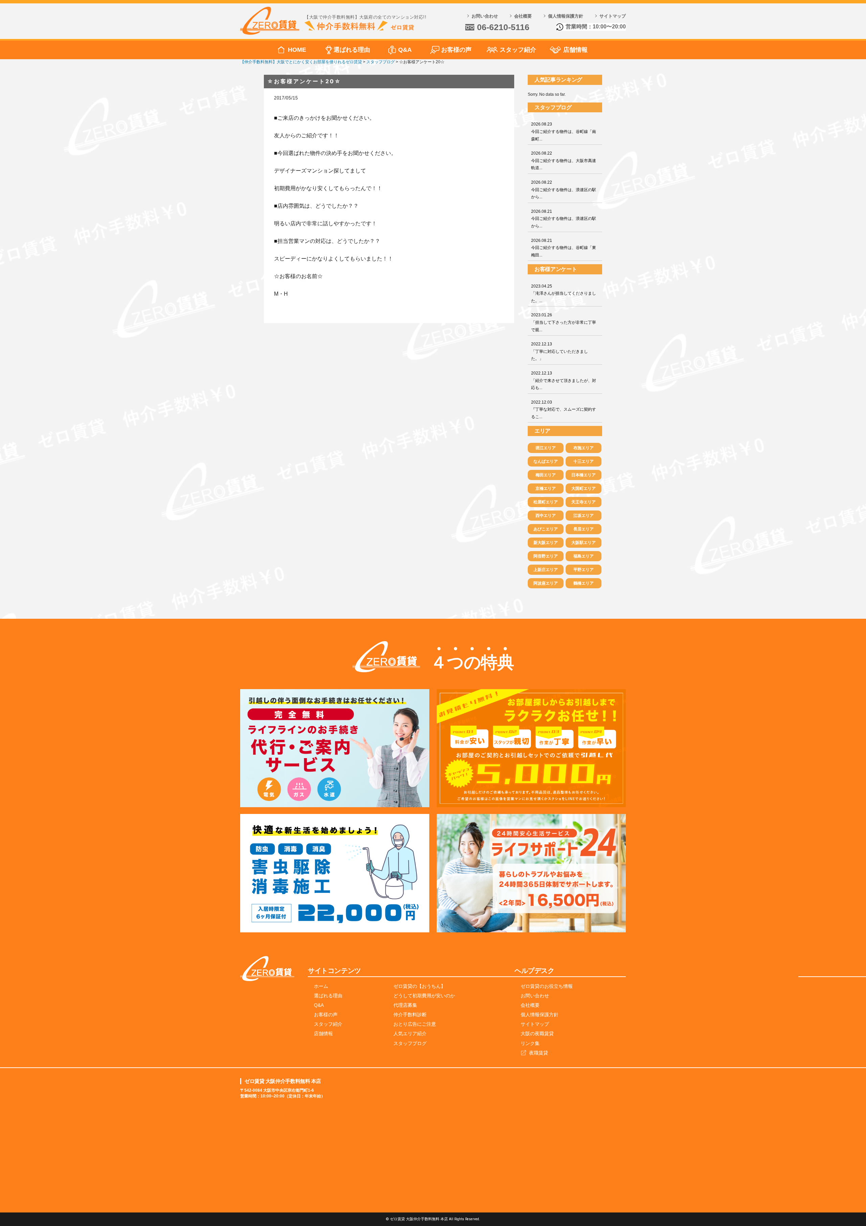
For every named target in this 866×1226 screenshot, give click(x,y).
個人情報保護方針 (565, 16)
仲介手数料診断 (410, 1014)
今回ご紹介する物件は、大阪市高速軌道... (563, 160)
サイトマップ (612, 16)
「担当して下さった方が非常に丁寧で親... (563, 322)
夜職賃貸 (538, 1052)
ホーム (321, 986)
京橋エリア (545, 488)
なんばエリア (545, 461)
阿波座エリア (545, 583)
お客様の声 (456, 49)
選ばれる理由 (352, 49)
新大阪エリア (545, 542)
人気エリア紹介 (410, 1033)
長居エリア (583, 529)
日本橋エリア (583, 475)
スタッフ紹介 (518, 49)
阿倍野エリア (545, 556)
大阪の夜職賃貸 (537, 1033)
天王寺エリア (583, 502)
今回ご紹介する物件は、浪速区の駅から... (563, 189)
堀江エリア (545, 448)
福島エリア (583, 556)
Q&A (405, 49)
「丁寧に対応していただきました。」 (559, 351)
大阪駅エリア (583, 542)
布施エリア (583, 448)
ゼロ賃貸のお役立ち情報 (547, 986)
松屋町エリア (545, 502)
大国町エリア (583, 488)
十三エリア (583, 461)
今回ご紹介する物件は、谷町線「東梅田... (563, 247)
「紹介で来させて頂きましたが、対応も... (563, 380)
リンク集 (530, 1043)
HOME (297, 49)
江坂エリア (583, 515)
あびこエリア (545, 529)
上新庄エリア (545, 569)
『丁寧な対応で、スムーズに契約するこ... (563, 409)
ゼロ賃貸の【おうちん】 (419, 986)
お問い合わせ (485, 16)
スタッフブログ (410, 1043)
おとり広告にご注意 (414, 1024)
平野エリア (583, 569)
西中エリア (545, 515)
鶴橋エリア (583, 583)
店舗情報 (575, 49)
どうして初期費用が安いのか (424, 995)
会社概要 (523, 16)
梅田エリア (545, 475)
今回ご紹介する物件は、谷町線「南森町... (563, 131)
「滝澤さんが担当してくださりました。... (563, 293)
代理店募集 (405, 1005)
